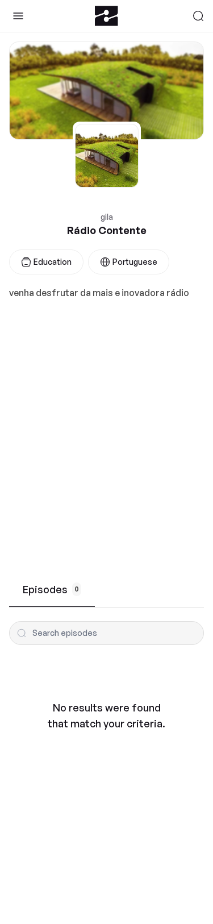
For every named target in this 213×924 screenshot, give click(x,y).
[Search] (198, 16)
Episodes (51, 589)
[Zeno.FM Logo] (106, 16)
